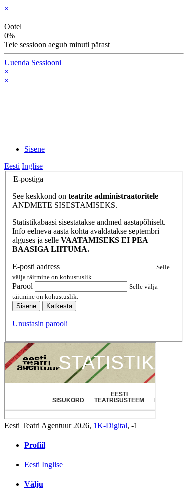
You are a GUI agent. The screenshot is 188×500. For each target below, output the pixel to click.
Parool (23, 286)
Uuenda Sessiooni (32, 62)
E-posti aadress (37, 266)
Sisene (26, 306)
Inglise (32, 166)
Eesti (12, 166)
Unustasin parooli (40, 323)
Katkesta (59, 306)
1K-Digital (110, 425)
